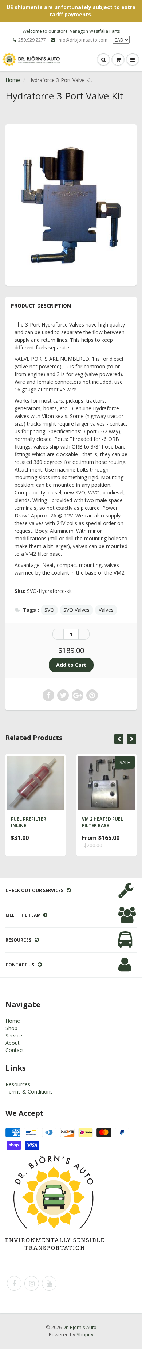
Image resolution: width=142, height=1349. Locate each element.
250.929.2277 (32, 40)
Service (13, 1035)
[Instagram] (31, 1283)
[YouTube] (49, 1283)
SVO (49, 609)
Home (12, 80)
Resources (17, 1084)
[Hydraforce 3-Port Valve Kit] (71, 204)
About (12, 1042)
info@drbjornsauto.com (82, 40)
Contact (14, 1050)
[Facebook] (14, 1283)
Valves (106, 609)
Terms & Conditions (29, 1091)
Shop (11, 1028)
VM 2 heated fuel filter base (102, 822)
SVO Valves (76, 609)
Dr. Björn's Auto (79, 1327)
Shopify (85, 1334)
